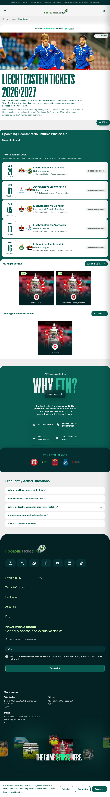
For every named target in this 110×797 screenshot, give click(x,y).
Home (5, 19)
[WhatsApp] (34, 563)
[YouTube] (58, 563)
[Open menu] (5, 11)
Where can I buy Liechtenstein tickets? (27, 490)
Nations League (41, 171)
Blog (7, 616)
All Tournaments (94, 264)
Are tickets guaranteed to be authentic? (28, 515)
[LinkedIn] (69, 563)
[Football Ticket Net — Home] (54, 11)
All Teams (98, 314)
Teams (13, 19)
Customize (83, 789)
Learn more (52, 394)
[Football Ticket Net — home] (25, 549)
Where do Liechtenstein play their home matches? (33, 507)
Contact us (11, 597)
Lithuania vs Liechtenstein (48, 244)
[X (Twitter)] (22, 563)
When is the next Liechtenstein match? (27, 498)
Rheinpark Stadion (42, 174)
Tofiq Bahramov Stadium (44, 193)
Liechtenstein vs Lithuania (48, 167)
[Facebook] (46, 563)
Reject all (66, 789)
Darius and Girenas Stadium (45, 250)
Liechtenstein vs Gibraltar (48, 206)
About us (10, 606)
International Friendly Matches (48, 209)
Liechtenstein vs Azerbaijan (49, 225)
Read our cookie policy (12, 792)
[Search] (104, 11)
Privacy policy (13, 577)
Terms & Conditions (16, 587)
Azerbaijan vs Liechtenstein (49, 186)
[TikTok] (81, 563)
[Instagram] (10, 563)
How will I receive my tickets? (22, 523)
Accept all (99, 789)
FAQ (39, 577)
